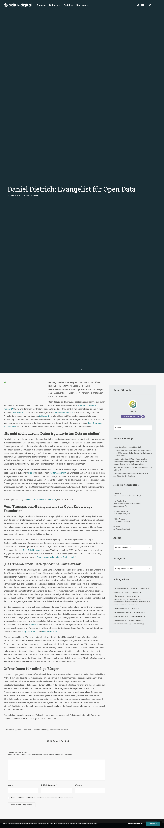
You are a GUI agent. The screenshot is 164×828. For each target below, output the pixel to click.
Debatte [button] (53, 5)
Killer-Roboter (120, 605)
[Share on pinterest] (53, 741)
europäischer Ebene (62, 412)
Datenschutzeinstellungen (135, 824)
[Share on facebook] (45, 741)
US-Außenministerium (122, 624)
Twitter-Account (56, 473)
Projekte (68, 5)
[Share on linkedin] (56, 741)
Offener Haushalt (49, 631)
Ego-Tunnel (136, 592)
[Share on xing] (65, 741)
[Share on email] (68, 741)
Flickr (51, 499)
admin (37, 196)
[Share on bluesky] (62, 741)
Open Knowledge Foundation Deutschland (55, 557)
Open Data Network (31, 550)
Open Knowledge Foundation (59, 730)
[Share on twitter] (48, 741)
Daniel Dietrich (10, 730)
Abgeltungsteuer (121, 588)
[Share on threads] (50, 741)
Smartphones (139, 612)
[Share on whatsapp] (59, 741)
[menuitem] (41, 5)
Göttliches (119, 596)
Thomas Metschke (138, 616)
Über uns (81, 5)
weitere (7, 409)
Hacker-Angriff (133, 596)
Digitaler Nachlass (121, 592)
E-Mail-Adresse (49, 785)
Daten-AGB (144, 588)
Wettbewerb (17, 412)
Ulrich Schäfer (120, 620)
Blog (30, 473)
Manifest (133, 605)
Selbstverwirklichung (122, 612)
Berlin (91, 405)
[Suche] (132, 427)
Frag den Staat (28, 631)
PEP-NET (135, 609)
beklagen (43, 416)
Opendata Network (35, 499)
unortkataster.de (136, 620)
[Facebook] (143, 5)
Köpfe (28, 196)
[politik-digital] (17, 5)
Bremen (81, 405)
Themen (41, 5)
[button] (159, 5)
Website (78, 785)
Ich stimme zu (153, 824)
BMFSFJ (134, 588)
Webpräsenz (139, 624)
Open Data (27, 730)
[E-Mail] (143, 416)
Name (11, 785)
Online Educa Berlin (121, 609)
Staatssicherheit (121, 616)
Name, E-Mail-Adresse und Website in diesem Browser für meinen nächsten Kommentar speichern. (42, 798)
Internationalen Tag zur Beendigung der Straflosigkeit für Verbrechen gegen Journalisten (132, 600)
